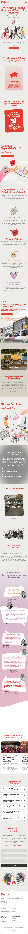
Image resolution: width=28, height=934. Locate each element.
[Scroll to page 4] (15, 93)
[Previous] (4, 80)
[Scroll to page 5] (16, 93)
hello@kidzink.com (17, 845)
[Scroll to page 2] (12, 93)
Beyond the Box (4, 919)
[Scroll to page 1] (11, 93)
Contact (14, 918)
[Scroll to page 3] (14, 93)
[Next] (24, 80)
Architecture (15, 910)
